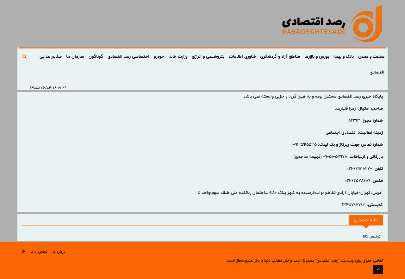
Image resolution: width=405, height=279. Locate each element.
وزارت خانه (178, 56)
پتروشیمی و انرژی (208, 56)
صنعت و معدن (371, 56)
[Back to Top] (378, 269)
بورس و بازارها (316, 56)
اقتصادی (377, 72)
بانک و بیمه (343, 56)
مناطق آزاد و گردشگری (280, 56)
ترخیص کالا (372, 236)
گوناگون (96, 56)
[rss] (23, 251)
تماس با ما (38, 251)
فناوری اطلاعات (242, 56)
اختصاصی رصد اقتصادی (128, 56)
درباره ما (59, 251)
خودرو (159, 56)
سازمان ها (75, 56)
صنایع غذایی (51, 56)
